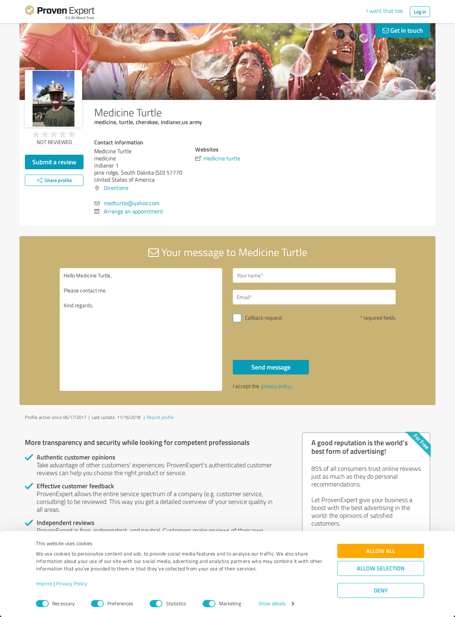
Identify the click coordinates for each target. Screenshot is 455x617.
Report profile (160, 417)
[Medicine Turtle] (53, 99)
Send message (270, 367)
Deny (381, 590)
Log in (420, 11)
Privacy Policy (71, 583)
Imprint (44, 583)
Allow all (380, 551)
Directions (116, 188)
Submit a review (54, 161)
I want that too (384, 11)
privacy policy (276, 386)
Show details (272, 603)
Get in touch (406, 30)
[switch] (97, 603)
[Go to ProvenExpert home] (60, 13)
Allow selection (381, 568)
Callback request (263, 317)
